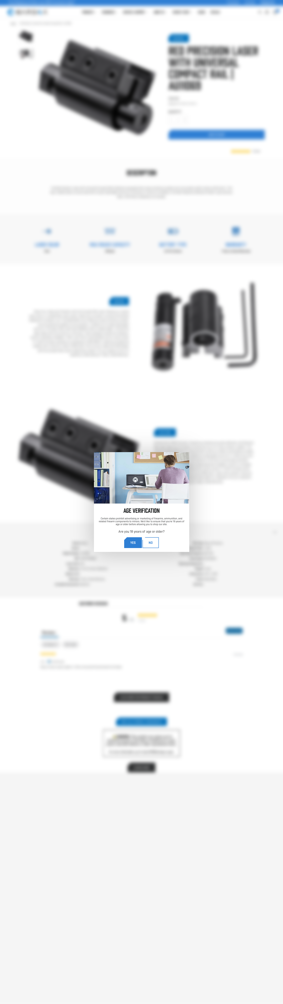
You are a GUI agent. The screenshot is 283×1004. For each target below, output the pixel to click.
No (151, 542)
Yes (133, 542)
